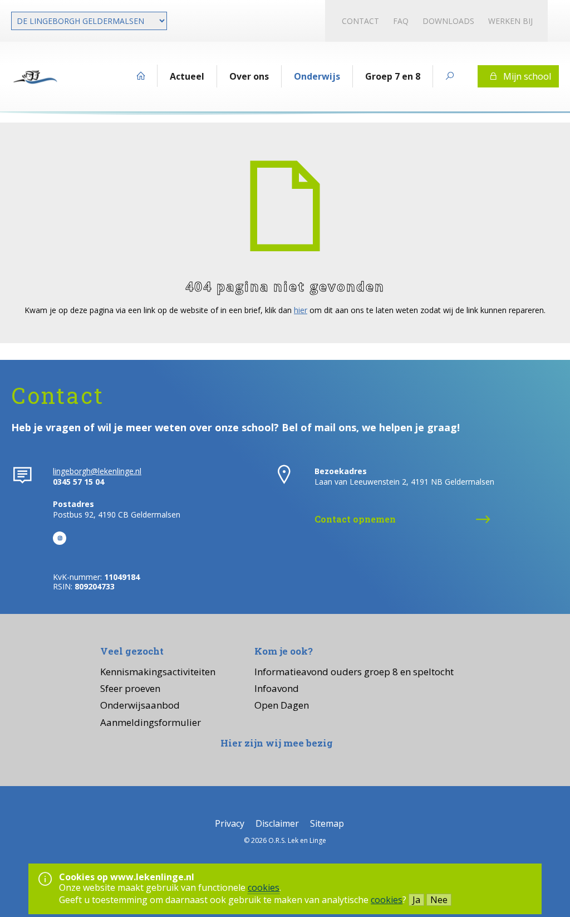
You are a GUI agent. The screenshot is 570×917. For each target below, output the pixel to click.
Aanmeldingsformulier (150, 722)
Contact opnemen (355, 519)
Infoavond (276, 688)
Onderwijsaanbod (140, 705)
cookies (263, 887)
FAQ (401, 21)
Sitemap (327, 823)
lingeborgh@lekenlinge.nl (97, 471)
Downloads (448, 21)
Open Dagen (281, 705)
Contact (360, 21)
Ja (416, 900)
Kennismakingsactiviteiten (157, 671)
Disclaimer (277, 823)
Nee (439, 900)
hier (300, 310)
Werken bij (510, 21)
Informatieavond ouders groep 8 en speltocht (354, 671)
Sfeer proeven (130, 688)
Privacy (229, 823)
